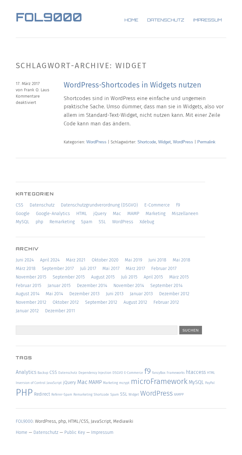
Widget (164, 142)
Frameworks (176, 373)
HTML (81, 213)
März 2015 (179, 277)
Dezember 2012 (174, 293)
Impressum (207, 20)
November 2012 (31, 302)
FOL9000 (49, 18)
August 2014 (27, 293)
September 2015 (69, 277)
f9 (178, 205)
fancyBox (158, 373)
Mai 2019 (133, 260)
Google (23, 213)
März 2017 (135, 268)
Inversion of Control (30, 383)
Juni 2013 (115, 293)
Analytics (26, 372)
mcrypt (124, 383)
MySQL (22, 222)
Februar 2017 (163, 268)
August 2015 (103, 277)
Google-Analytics (53, 213)
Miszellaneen (185, 213)
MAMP (133, 213)
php (39, 222)
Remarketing (62, 222)
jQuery (100, 213)
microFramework (159, 381)
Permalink (206, 142)
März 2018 (26, 268)
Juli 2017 (88, 268)
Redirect (42, 394)
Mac (117, 213)
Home (131, 20)
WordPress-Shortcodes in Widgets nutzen (132, 85)
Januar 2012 (27, 311)
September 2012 (101, 302)
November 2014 (128, 285)
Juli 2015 (129, 277)
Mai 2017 (110, 268)
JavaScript (54, 383)
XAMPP (179, 394)
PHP (24, 392)
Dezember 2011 (60, 311)
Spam (86, 222)
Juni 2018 (157, 260)
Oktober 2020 (105, 260)
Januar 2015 (59, 285)
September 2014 (166, 285)
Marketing (155, 213)
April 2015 (153, 277)
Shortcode (146, 142)
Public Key (74, 432)
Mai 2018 (181, 260)
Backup (42, 373)
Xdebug (147, 222)
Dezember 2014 (92, 285)
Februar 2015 (28, 285)
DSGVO (117, 373)
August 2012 (135, 302)
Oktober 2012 (66, 302)
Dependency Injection (94, 373)
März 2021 (75, 260)
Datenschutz (165, 20)
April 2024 (50, 260)
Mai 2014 (54, 293)
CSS (19, 205)
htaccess (196, 372)
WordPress (96, 142)
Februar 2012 (166, 302)
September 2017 (58, 268)
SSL (102, 222)
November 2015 (31, 277)
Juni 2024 (25, 260)
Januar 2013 (141, 293)
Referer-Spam (61, 394)
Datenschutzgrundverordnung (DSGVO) (99, 205)
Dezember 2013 (84, 293)
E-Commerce (157, 205)
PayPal (210, 383)
